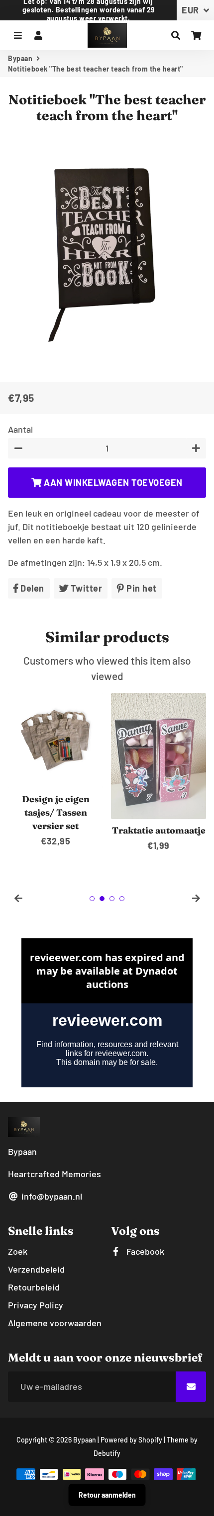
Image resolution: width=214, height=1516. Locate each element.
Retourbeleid (34, 1287)
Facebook (144, 1251)
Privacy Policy (35, 1304)
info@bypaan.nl (50, 1196)
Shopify (150, 1440)
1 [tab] (92, 898)
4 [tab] (121, 898)
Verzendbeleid (36, 1269)
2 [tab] (102, 898)
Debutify (107, 1453)
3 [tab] (111, 898)
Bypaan (20, 58)
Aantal (20, 429)
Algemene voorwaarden (55, 1322)
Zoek (17, 1251)
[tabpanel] (55, 770)
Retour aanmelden (107, 1495)
